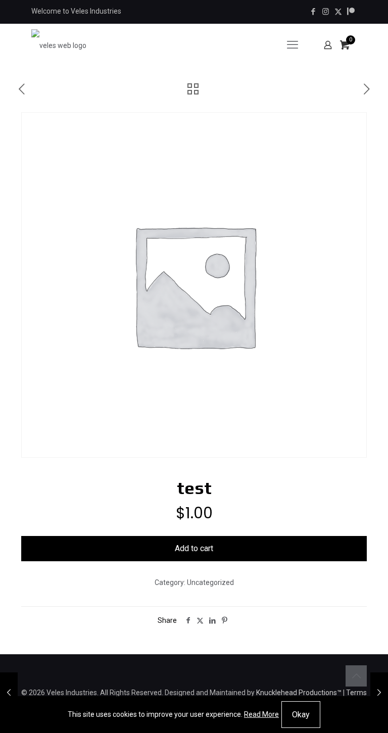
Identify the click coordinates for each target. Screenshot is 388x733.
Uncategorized (210, 582)
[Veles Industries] (58, 45)
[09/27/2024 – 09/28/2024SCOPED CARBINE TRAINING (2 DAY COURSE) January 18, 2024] (379, 692)
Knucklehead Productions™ (299, 693)
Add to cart (194, 548)
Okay (301, 714)
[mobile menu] (292, 45)
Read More (261, 714)
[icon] (351, 11)
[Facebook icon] (313, 11)
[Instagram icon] (325, 11)
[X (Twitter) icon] (338, 11)
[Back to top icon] (356, 676)
